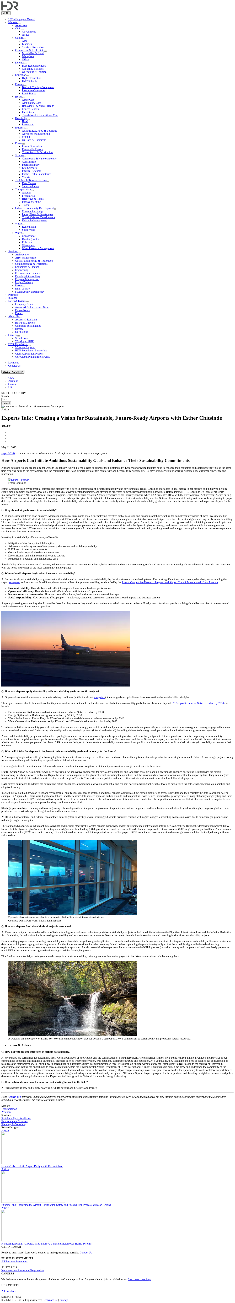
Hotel (25, 121)
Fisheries (27, 242)
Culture (19, 37)
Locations (13, 362)
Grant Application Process (29, 353)
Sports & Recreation (33, 47)
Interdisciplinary (31, 164)
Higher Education (31, 78)
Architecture (22, 254)
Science (19, 155)
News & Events (17, 300)
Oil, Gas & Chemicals (34, 139)
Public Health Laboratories (36, 174)
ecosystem (14, 582)
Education (20, 74)
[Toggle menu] (19, 23)
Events (19, 313)
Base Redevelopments (34, 65)
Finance (19, 84)
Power (18, 143)
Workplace (28, 56)
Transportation (23, 189)
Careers (12, 335)
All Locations (8, 1291)
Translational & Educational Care (40, 115)
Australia (13, 380)
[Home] (9, 9)
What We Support (25, 347)
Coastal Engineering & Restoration (34, 260)
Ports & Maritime (31, 201)
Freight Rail (28, 195)
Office (25, 59)
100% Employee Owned (21, 19)
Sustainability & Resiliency (30, 291)
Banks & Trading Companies (38, 87)
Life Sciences (29, 167)
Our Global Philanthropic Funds (32, 356)
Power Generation (32, 146)
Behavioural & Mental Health (38, 105)
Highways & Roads (33, 198)
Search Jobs (21, 338)
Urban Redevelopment (34, 220)
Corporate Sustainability (28, 325)
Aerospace (21, 25)
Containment (29, 161)
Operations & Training (34, 71)
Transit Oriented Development (38, 217)
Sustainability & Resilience (16, 1118)
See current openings (139, 1279)
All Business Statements (14, 1261)
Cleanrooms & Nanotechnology (39, 158)
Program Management (27, 279)
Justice (25, 34)
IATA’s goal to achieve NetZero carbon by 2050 (198, 703)
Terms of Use (50, 1300)
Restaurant (28, 124)
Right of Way (22, 288)
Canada (12, 384)
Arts (24, 40)
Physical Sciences (31, 170)
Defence (19, 62)
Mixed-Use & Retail (33, 53)
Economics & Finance (27, 266)
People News (22, 310)
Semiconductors (30, 186)
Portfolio (13, 294)
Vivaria (26, 177)
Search (5, 396)
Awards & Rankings (26, 319)
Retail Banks (29, 93)
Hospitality (21, 118)
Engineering (21, 270)
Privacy (64, 1300)
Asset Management (25, 257)
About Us (14, 316)
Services (13, 251)
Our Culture (21, 331)
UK (10, 387)
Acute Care (28, 99)
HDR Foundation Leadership (31, 350)
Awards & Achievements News (32, 307)
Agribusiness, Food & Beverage (39, 130)
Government (29, 31)
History (19, 328)
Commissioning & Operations (31, 263)
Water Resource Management (38, 248)
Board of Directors (25, 322)
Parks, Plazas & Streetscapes (37, 214)
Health (18, 96)
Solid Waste (28, 229)
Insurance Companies (33, 90)
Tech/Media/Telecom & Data (31, 180)
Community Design (32, 211)
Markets (13, 22)
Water (18, 232)
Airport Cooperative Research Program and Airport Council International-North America (170, 582)
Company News (24, 304)
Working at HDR (24, 341)
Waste (18, 223)
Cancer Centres (30, 109)
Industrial (20, 127)
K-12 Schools (29, 81)
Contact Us (14, 365)
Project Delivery (24, 282)
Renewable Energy (32, 149)
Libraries (27, 43)
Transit (25, 204)
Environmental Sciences (28, 273)
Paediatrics (28, 112)
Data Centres (29, 183)
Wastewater (28, 245)
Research (20, 285)
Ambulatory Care (31, 102)
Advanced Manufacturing (36, 133)
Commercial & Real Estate (29, 50)
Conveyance (29, 235)
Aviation (26, 192)
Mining (26, 136)
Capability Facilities (33, 68)
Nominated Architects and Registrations (22, 1270)
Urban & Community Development (34, 208)
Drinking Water (30, 239)
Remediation (29, 226)
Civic (18, 28)
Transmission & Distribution (37, 152)
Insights (12, 297)
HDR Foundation (18, 344)
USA (11, 377)
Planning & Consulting (27, 276)
